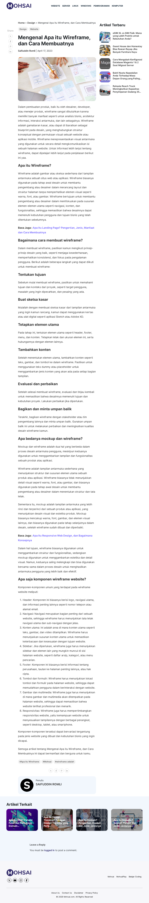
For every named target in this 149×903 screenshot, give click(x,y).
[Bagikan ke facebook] (10, 41)
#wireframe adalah (64, 761)
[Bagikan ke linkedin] (10, 51)
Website (34, 29)
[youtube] (15, 880)
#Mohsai (47, 761)
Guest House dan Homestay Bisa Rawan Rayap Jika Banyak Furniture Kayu (127, 49)
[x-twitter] (9, 880)
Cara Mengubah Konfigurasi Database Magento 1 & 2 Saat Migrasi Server (127, 62)
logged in (49, 850)
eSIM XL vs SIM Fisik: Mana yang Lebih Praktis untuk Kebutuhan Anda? (127, 36)
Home (21, 22)
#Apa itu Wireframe (29, 761)
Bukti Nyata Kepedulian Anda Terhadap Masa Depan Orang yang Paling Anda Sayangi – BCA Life (126, 75)
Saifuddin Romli (27, 50)
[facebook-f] (26, 880)
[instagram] (21, 880)
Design (31, 22)
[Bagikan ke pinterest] (10, 46)
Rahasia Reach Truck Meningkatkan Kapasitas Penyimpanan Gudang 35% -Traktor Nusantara (127, 89)
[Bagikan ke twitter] (10, 36)
